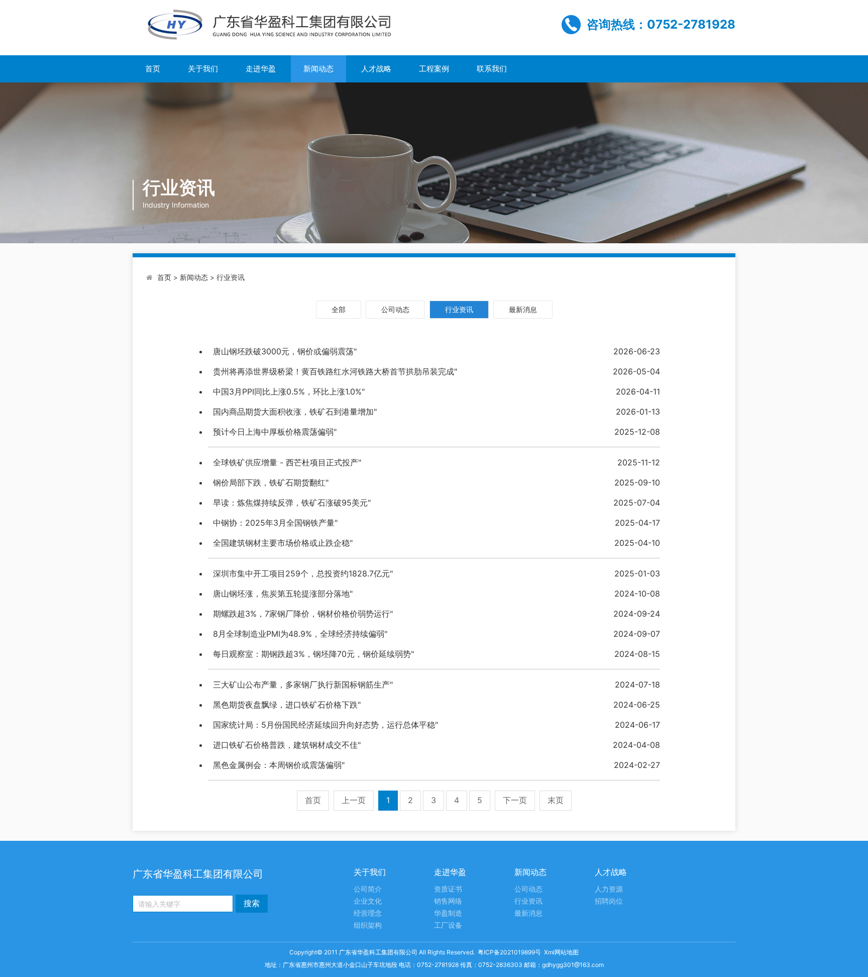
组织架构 (368, 925)
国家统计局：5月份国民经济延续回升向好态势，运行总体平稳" (325, 725)
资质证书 (448, 889)
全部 (339, 309)
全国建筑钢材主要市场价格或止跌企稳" (283, 543)
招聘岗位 (609, 901)
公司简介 (368, 889)
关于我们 (203, 68)
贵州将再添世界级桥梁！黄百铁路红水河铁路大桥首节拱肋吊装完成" (335, 371)
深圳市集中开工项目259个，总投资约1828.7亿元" (303, 573)
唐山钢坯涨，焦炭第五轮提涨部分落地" (283, 594)
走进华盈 (261, 68)
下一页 (515, 800)
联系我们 (492, 68)
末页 (556, 800)
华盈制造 (448, 913)
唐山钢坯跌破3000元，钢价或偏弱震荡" (285, 351)
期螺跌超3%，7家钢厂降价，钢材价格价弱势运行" (303, 614)
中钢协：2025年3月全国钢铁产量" (275, 523)
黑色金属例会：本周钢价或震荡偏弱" (279, 765)
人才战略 (376, 68)
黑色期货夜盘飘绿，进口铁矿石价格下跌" (287, 705)
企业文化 (368, 901)
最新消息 (523, 309)
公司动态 (395, 309)
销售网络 (448, 901)
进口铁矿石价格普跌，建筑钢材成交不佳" (287, 745)
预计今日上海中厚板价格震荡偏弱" (275, 432)
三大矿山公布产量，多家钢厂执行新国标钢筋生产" (303, 684)
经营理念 (368, 913)
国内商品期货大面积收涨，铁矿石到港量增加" (295, 412)
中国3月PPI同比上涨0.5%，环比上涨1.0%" (289, 391)
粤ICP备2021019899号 (509, 952)
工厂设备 (448, 925)
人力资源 (609, 889)
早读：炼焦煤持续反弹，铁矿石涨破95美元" (292, 503)
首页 (152, 68)
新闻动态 (318, 68)
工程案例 (434, 68)
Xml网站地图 (561, 952)
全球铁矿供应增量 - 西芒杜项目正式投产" (287, 462)
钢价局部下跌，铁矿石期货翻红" (271, 482)
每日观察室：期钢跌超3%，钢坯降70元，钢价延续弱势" (313, 654)
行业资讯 (230, 277)
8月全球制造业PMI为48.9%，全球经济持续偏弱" (300, 634)
